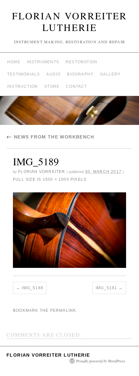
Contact (76, 86)
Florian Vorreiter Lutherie (69, 21)
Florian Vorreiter (41, 171)
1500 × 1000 (56, 179)
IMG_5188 (32, 288)
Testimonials (23, 74)
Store (51, 86)
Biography (80, 74)
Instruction (22, 86)
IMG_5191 (106, 288)
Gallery (110, 74)
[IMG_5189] (69, 230)
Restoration (81, 62)
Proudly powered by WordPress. (101, 360)
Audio (53, 74)
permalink (63, 310)
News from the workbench (50, 136)
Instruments (43, 62)
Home (13, 62)
